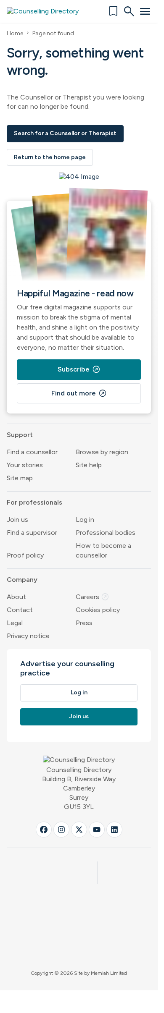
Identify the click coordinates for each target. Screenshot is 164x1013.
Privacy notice (28, 636)
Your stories (25, 465)
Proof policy (25, 555)
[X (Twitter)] (79, 829)
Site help (89, 465)
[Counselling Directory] (48, 11)
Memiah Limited (109, 973)
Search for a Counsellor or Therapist (65, 133)
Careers (92, 597)
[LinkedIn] (114, 829)
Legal (15, 623)
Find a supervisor (32, 533)
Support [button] (20, 435)
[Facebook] (43, 829)
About (16, 597)
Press (84, 623)
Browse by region (102, 452)
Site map (20, 478)
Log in (85, 520)
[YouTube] (96, 829)
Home (15, 33)
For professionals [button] (34, 502)
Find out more (79, 393)
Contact (20, 610)
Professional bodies (105, 533)
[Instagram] (61, 829)
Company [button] (22, 580)
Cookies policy (98, 610)
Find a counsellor (32, 452)
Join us (17, 520)
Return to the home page (50, 157)
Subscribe (79, 369)
